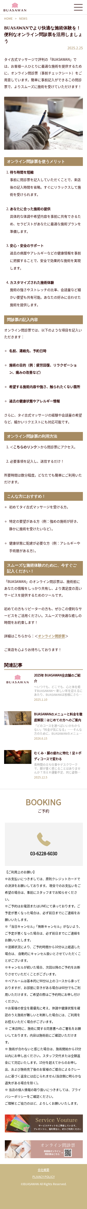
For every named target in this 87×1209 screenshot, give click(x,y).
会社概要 (43, 1170)
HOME (8, 18)
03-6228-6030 (43, 853)
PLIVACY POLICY (43, 1176)
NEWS (23, 18)
